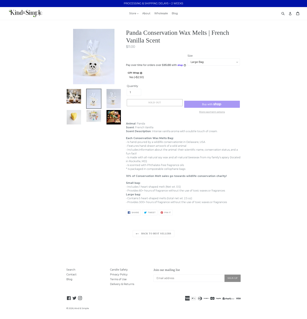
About (146, 13)
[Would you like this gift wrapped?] (141, 73)
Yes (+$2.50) (136, 77)
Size (190, 55)
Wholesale (161, 13)
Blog (175, 13)
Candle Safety (119, 269)
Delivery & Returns (122, 284)
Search (70, 269)
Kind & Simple (82, 308)
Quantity (132, 86)
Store (133, 13)
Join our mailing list (167, 270)
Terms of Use (118, 279)
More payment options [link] (212, 112)
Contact (71, 274)
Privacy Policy (119, 274)
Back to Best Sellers (156, 233)
